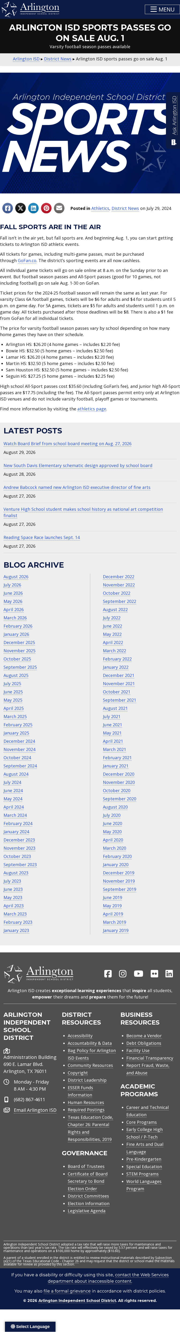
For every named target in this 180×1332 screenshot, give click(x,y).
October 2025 (17, 659)
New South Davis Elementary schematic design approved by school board (78, 465)
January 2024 (16, 831)
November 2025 (19, 650)
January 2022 (115, 667)
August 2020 (115, 807)
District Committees (88, 1196)
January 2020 (115, 864)
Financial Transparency (149, 1058)
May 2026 (13, 601)
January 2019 (115, 930)
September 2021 (119, 700)
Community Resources (90, 1065)
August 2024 (16, 774)
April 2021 (113, 741)
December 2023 (19, 840)
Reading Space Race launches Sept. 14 (42, 537)
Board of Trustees (86, 1166)
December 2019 (118, 873)
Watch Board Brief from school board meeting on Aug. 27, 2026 (67, 443)
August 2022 (115, 609)
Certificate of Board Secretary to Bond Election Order (88, 1181)
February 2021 (117, 757)
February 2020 (117, 856)
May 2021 (112, 733)
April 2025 (14, 708)
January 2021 (115, 766)
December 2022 (118, 576)
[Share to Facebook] (7, 208)
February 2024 (18, 823)
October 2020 (116, 790)
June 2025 (13, 692)
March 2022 (114, 650)
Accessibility (80, 1035)
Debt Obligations (143, 1043)
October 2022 (116, 593)
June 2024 (13, 790)
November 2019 (119, 881)
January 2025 (16, 733)
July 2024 (12, 782)
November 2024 (19, 749)
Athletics (100, 208)
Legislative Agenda (86, 1211)
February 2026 (18, 626)
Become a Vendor (144, 1035)
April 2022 (113, 642)
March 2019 (114, 922)
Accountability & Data (90, 1043)
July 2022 (111, 618)
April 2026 (14, 609)
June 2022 (112, 626)
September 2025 (20, 667)
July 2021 (111, 716)
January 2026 (16, 634)
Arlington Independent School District (77, 1300)
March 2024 (15, 815)
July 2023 (12, 881)
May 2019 (112, 905)
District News (125, 208)
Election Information (88, 1203)
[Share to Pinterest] (46, 208)
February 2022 (117, 659)
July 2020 (111, 815)
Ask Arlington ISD (174, 115)
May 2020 (112, 831)
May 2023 (13, 897)
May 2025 (13, 700)
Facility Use (138, 1050)
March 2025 (15, 716)
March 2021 (114, 749)
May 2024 (13, 799)
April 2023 (14, 905)
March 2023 (15, 914)
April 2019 (113, 914)
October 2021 (116, 692)
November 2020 (119, 782)
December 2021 (118, 675)
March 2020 (114, 848)
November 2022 (119, 585)
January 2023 (16, 930)
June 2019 (112, 897)
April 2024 (14, 807)
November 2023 (19, 848)
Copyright (78, 1073)
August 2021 (115, 708)
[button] (162, 9)
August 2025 (16, 675)
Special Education (144, 1166)
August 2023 (16, 873)
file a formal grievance (67, 1291)
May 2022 (112, 634)
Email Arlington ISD (35, 1110)
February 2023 (18, 922)
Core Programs (141, 1122)
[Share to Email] (59, 208)
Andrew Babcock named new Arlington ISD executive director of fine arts (77, 487)
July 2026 (12, 585)
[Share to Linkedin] (33, 208)
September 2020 (119, 799)
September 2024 (20, 766)
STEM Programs (142, 1174)
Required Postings (86, 1109)
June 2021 (112, 724)
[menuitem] (108, 974)
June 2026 (13, 593)
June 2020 (112, 823)
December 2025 (19, 642)
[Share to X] (20, 208)
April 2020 (113, 840)
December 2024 (19, 741)
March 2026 (15, 618)
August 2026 (16, 576)
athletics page (91, 409)
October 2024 (17, 757)
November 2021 (119, 683)
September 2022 (119, 601)
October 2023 (17, 856)
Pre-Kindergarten (143, 1159)
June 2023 (13, 889)
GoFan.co (27, 260)
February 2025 (18, 724)
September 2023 (20, 864)
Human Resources (86, 1102)
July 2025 (12, 683)
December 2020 (118, 774)
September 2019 (119, 889)
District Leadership (87, 1080)
